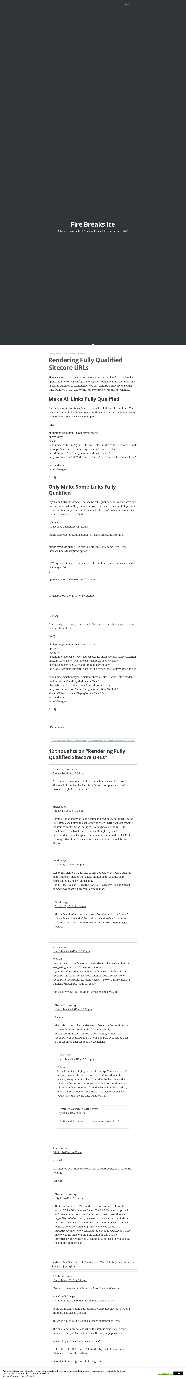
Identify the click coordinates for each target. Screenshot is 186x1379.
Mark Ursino (70, 353)
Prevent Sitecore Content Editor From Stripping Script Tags (74, 741)
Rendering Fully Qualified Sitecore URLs (85, 364)
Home (127, 4)
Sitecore (81, 353)
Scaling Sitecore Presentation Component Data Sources (112, 741)
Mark (56, 806)
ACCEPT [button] (178, 1373)
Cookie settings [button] (165, 1373)
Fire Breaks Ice (93, 224)
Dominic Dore (62, 769)
